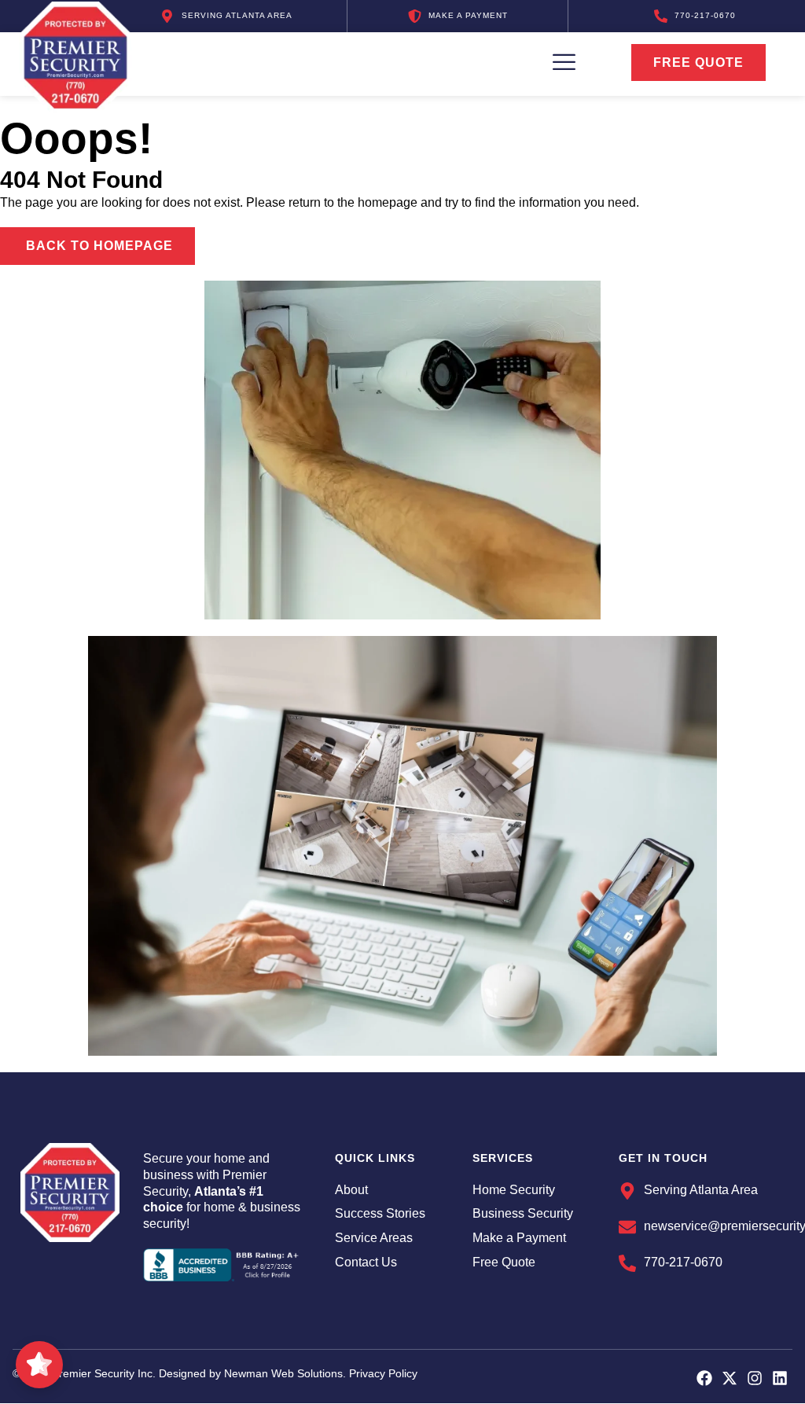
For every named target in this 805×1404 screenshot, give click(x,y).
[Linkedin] (779, 1378)
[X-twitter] (729, 1378)
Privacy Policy (383, 1373)
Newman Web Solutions (283, 1373)
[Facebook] (704, 1378)
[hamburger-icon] (552, 62)
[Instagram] (754, 1378)
